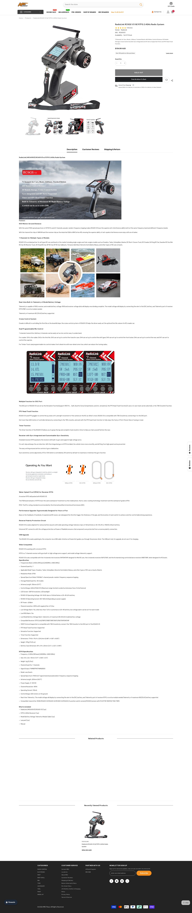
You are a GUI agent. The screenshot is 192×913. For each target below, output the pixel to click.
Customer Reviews (90, 149)
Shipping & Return (112, 149)
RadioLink (124, 30)
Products (28, 18)
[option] (64, 68)
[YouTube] (122, 881)
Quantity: (118, 59)
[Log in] (168, 12)
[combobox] (100, 4)
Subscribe (144, 873)
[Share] (171, 80)
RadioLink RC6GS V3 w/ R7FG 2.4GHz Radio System (95, 845)
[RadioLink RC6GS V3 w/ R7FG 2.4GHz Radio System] (96, 825)
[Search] (103, 4)
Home (21, 18)
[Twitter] (127, 881)
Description (72, 149)
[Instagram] (117, 881)
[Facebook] (111, 881)
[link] (33, 786)
